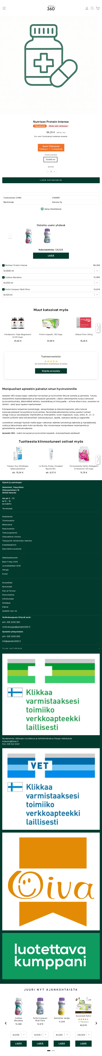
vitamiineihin (35, 415)
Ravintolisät (7, 587)
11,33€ (62, 1022)
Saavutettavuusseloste (11, 549)
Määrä (51, 167)
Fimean (57, 738)
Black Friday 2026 (10, 562)
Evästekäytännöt (9, 545)
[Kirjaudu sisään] (87, 8)
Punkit (5, 574)
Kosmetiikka (7, 583)
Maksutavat (7, 525)
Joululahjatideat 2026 (11, 566)
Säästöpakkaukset (10, 558)
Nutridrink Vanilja (62, 1018)
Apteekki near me (9, 611)
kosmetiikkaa (47, 401)
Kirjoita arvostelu (51, 371)
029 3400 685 (13, 622)
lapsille (57, 418)
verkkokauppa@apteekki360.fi (16, 627)
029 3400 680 (13, 636)
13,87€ (40, 1024)
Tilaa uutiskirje (12, 648)
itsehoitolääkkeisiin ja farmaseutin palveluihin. (35, 399)
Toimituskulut (47, 136)
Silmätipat (6, 603)
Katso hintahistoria (53, 209)
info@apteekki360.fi (11, 641)
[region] (51, 1023)
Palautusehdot (8, 529)
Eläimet (5, 607)
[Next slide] (96, 1023)
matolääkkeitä (89, 423)
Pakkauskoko (51, 155)
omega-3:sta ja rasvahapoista (15, 415)
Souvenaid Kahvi (83, 1016)
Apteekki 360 (8, 396)
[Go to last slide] (5, 1023)
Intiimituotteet (8, 599)
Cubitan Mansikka (13, 277)
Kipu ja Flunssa (8, 591)
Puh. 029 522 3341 (11, 744)
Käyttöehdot (7, 517)
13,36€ (18, 1024)
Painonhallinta (8, 595)
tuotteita (74, 396)
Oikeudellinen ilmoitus (11, 537)
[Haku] (92, 8)
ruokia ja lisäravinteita (12, 425)
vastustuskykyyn (45, 418)
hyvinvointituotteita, (11, 401)
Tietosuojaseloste (9, 533)
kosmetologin (34, 409)
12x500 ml (50, 159)
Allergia (5, 570)
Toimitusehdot (8, 521)
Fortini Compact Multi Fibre (17, 289)
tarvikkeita (38, 425)
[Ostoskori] (98, 8)
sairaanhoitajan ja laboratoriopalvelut (57, 409)
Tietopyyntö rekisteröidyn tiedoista (17, 541)
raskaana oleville (68, 418)
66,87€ (83, 1025)
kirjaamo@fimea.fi (10, 741)
